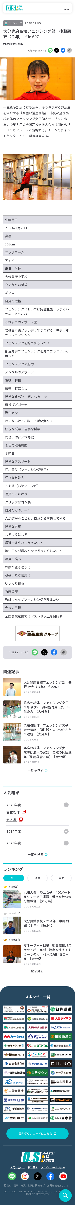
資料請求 (33, 1167)
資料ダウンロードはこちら (35, 1133)
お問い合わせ (17, 1167)
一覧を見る (35, 770)
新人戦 (11, 819)
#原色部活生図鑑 (13, 44)
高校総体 (13, 812)
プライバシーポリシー (53, 1167)
